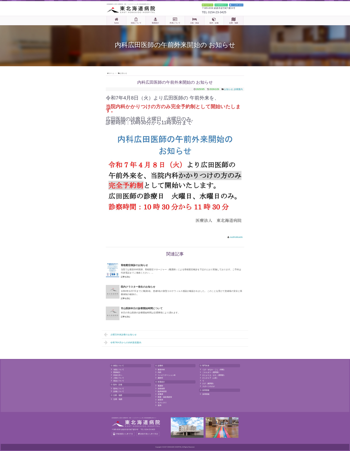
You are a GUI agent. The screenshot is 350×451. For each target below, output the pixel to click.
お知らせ (228, 89)
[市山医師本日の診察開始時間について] (112, 313)
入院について (118, 378)
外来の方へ (117, 375)
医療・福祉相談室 (165, 397)
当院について (136, 23)
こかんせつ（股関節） (211, 372)
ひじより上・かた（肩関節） (213, 375)
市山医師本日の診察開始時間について (142, 308)
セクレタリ (162, 402)
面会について (118, 381)
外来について (175, 23)
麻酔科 (160, 378)
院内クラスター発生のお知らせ (138, 286)
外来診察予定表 (208, 5)
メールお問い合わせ (237, 5)
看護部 (160, 386)
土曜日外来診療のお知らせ (123, 334)
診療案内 (238, 89)
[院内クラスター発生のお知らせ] (112, 292)
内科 (159, 372)
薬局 (159, 405)
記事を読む (125, 277)
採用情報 (205, 394)
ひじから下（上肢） (210, 378)
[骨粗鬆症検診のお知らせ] (112, 270)
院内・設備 (214, 23)
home (116, 23)
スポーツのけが (208, 386)
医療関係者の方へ (222, 5)
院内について (118, 389)
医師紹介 (155, 23)
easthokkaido (236, 237)
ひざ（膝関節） (208, 383)
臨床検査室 (162, 391)
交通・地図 (233, 23)
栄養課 (160, 394)
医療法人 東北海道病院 (131, 9)
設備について (118, 391)
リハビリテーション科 (167, 375)
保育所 (160, 400)
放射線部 (161, 389)
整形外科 (161, 369)
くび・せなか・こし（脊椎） (213, 369)
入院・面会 (194, 23)
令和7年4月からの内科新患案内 (125, 342)
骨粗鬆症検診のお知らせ (134, 265)
